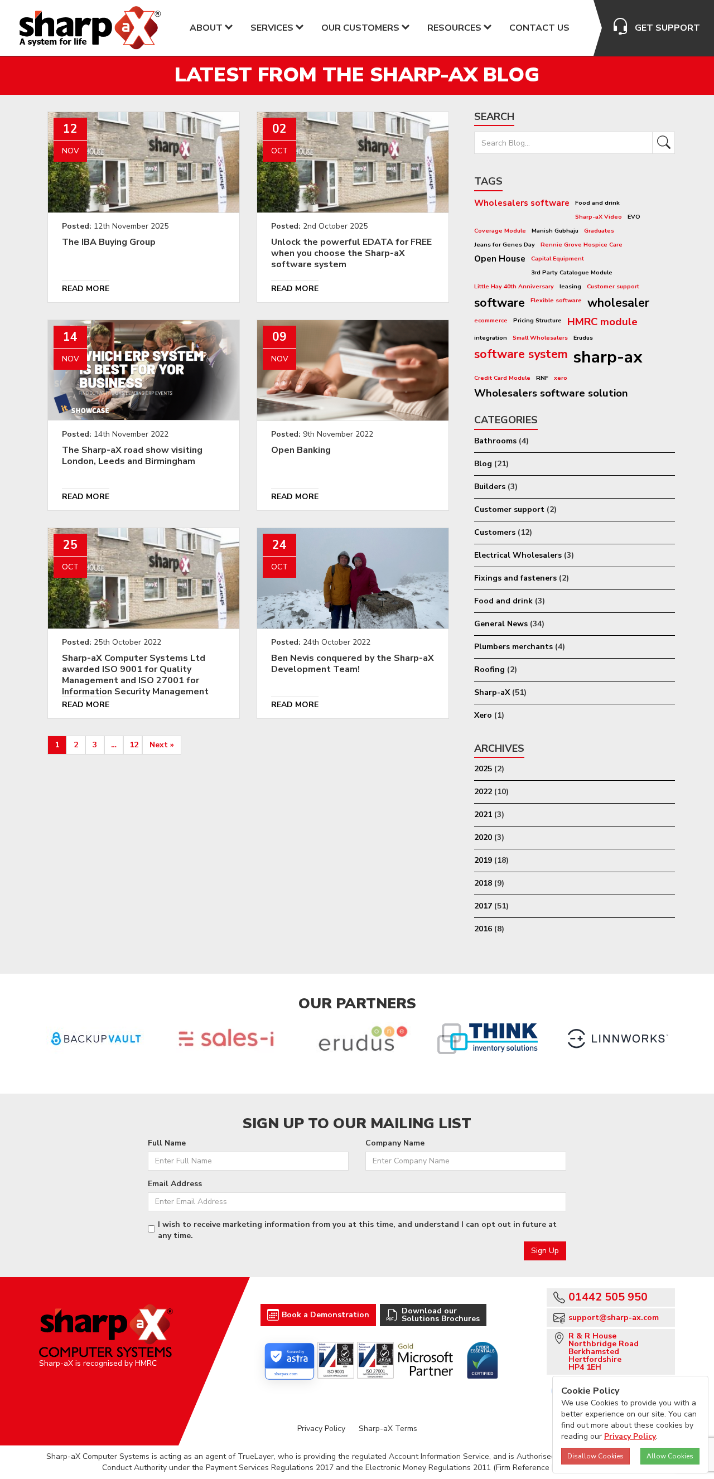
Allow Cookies (670, 1456)
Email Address (175, 1183)
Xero (483, 715)
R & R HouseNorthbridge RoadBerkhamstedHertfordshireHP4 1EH (603, 1351)
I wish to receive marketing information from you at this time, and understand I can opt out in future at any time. (357, 1230)
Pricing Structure (537, 320)
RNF (542, 378)
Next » (161, 745)
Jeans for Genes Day (504, 244)
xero (560, 378)
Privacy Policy (321, 1428)
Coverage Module (500, 230)
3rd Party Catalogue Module (571, 272)
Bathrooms (495, 441)
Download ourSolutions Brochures (441, 1315)
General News (501, 623)
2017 (483, 906)
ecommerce (491, 320)
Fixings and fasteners (515, 578)
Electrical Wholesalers (518, 555)
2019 (483, 860)
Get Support (667, 28)
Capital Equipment (557, 258)
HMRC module (602, 322)
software (499, 302)
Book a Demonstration (325, 1314)
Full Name (167, 1143)
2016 (483, 929)
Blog (483, 463)
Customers (494, 532)
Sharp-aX (492, 692)
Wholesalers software (522, 203)
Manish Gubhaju (555, 230)
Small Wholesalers (540, 338)
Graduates (599, 230)
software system (521, 354)
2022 (483, 791)
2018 (483, 883)
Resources (454, 28)
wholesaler (618, 302)
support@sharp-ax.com (613, 1317)
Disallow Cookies (595, 1456)
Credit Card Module (502, 378)
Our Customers (360, 28)
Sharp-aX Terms (388, 1428)
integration (490, 338)
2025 (483, 768)
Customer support (613, 286)
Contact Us (539, 28)
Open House (499, 258)
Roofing (489, 669)
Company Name (394, 1143)
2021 (483, 814)
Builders (489, 486)
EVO (634, 216)
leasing (570, 286)
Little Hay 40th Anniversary (514, 286)
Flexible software (556, 300)
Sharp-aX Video (598, 216)
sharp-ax (608, 357)
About (206, 28)
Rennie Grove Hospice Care (582, 244)
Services (271, 28)
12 (133, 745)
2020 (483, 837)
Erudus (583, 338)
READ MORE (85, 288)
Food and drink (597, 203)
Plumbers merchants (513, 646)
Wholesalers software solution (551, 393)
